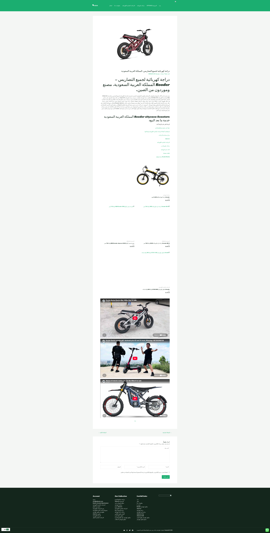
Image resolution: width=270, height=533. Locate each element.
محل (138, 501)
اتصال (110, 5)
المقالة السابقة (167, 432)
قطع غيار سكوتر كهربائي (98, 512)
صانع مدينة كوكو (96, 506)
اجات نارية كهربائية (165, 149)
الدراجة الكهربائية (97, 515)
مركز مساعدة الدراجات (164, 135)
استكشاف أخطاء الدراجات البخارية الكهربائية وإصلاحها (157, 131)
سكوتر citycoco (97, 514)
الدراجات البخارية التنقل (98, 517)
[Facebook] (132, 530)
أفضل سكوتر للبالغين (120, 514)
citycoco (167, 138)
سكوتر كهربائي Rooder (142, 506)
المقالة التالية (102, 432)
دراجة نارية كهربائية (141, 512)
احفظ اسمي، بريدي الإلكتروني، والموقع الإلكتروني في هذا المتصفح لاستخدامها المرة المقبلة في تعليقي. (144, 472)
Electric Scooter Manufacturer (100, 503)
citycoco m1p (140, 514)
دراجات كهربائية (140, 5)
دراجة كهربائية (140, 510)
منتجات (162, 74)
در (161, 146)
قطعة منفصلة (166, 153)
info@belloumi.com (98, 501)
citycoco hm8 (140, 515)
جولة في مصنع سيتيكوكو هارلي (162, 128)
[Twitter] (129, 530)
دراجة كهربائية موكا (119, 510)
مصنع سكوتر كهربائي (141, 519)
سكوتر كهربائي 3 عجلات (120, 519)
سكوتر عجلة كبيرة (119, 515)
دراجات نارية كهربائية (120, 512)
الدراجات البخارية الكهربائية (128, 5)
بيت (160, 5)
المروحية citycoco (152, 5)
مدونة (94, 499)
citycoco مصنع (118, 506)
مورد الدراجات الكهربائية (98, 508)
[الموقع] (111, 467)
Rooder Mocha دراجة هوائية (163, 156)
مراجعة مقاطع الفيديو (120, 499)
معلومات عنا (117, 5)
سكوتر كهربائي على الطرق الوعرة (123, 517)
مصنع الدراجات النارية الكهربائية (100, 510)
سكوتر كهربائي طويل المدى (143, 517)
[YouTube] (124, 530)
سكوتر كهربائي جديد (119, 503)
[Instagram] (127, 530)
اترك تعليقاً (167, 74)
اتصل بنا (138, 505)
